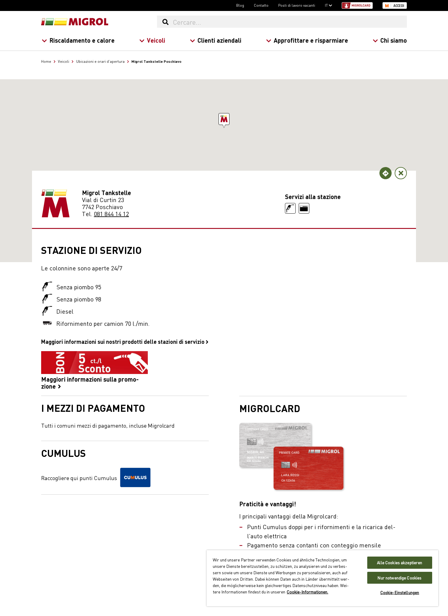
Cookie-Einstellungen (399, 592)
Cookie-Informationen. (307, 592)
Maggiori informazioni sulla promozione (90, 382)
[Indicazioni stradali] (385, 173)
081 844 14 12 (111, 213)
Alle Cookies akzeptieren (399, 562)
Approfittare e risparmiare (311, 40)
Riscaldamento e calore (82, 40)
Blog (240, 5)
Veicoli (156, 40)
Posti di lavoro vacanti (296, 5)
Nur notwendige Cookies (399, 578)
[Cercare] (165, 22)
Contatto (261, 5)
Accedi (398, 6)
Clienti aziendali (219, 40)
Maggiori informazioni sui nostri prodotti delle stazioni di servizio (123, 341)
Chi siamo (393, 40)
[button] (224, 119)
